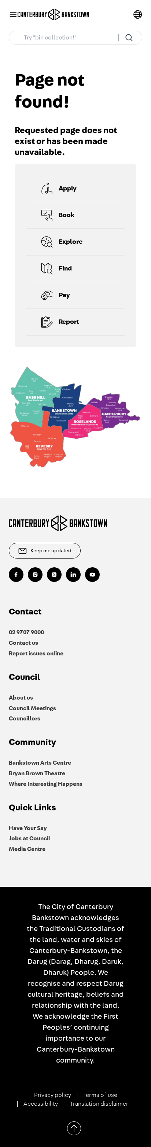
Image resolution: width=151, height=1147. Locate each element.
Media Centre (27, 849)
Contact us (23, 643)
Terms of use (100, 1095)
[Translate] (137, 14)
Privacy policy (52, 1095)
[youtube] (92, 574)
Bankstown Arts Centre (40, 763)
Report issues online (36, 653)
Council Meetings (32, 708)
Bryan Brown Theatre (37, 773)
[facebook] (16, 574)
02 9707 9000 (26, 632)
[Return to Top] (74, 1128)
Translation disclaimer (99, 1104)
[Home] (53, 14)
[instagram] (35, 574)
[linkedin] (73, 574)
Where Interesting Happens (45, 784)
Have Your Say (28, 828)
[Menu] (13, 14)
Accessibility (40, 1104)
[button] (75, 188)
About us (21, 698)
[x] (54, 574)
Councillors (24, 719)
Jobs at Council (29, 838)
